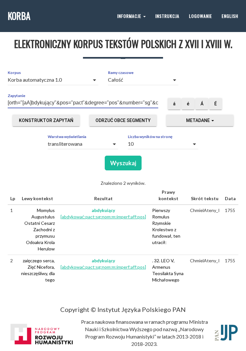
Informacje (130, 15)
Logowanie (200, 15)
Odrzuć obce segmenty (123, 120)
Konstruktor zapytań (46, 120)
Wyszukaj (123, 163)
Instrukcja (167, 15)
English (230, 15)
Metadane (198, 120)
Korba (19, 15)
